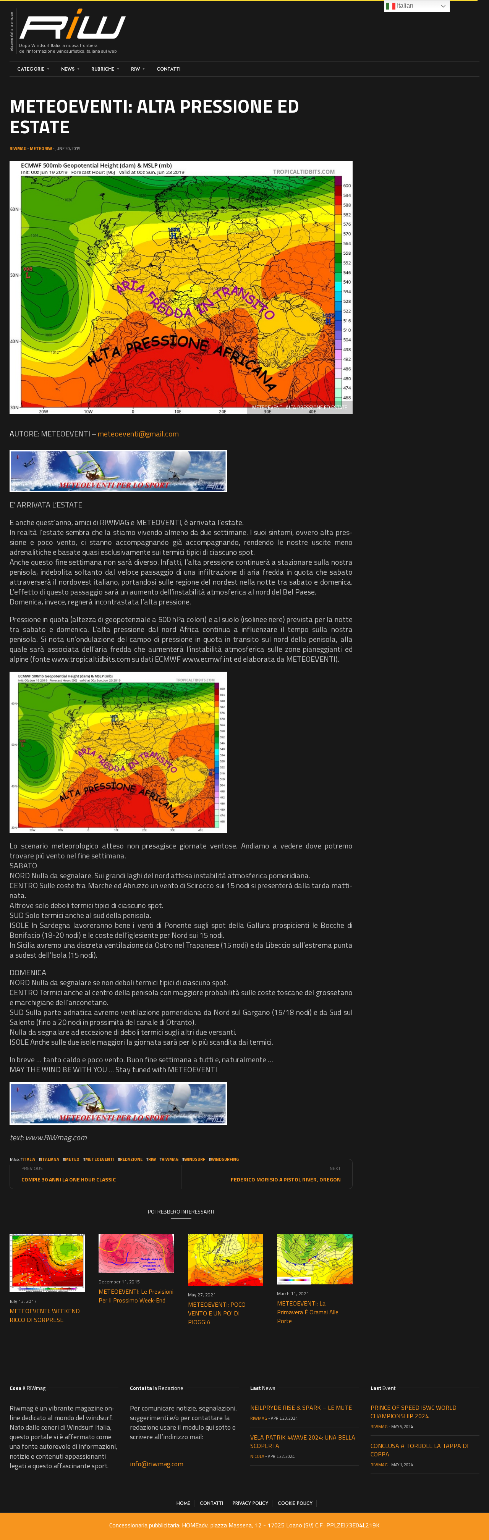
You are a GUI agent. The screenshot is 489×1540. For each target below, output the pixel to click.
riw (152, 1159)
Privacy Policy (250, 1503)
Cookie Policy (295, 1503)
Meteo (72, 1159)
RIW (135, 69)
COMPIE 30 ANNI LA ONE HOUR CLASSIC (68, 1179)
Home (183, 1503)
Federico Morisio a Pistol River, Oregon (286, 1179)
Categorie (30, 69)
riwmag (170, 1159)
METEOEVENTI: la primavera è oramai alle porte (307, 1312)
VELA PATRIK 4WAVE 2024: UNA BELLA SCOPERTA (302, 1441)
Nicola (257, 1456)
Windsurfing (225, 1159)
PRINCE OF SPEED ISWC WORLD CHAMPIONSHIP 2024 (414, 1411)
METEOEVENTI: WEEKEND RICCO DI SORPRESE (45, 1315)
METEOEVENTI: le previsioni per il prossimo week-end (136, 1296)
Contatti (168, 69)
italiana (50, 1159)
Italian (404, 5)
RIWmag (18, 148)
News (67, 69)
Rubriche (102, 69)
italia (29, 1159)
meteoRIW (41, 148)
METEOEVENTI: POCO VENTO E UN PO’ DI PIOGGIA (217, 1313)
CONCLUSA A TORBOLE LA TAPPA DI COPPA (419, 1450)
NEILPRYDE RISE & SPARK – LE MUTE (301, 1407)
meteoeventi (99, 1159)
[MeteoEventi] (118, 471)
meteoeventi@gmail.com (138, 434)
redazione (131, 1159)
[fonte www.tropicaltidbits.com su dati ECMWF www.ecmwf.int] (118, 752)
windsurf (194, 1159)
